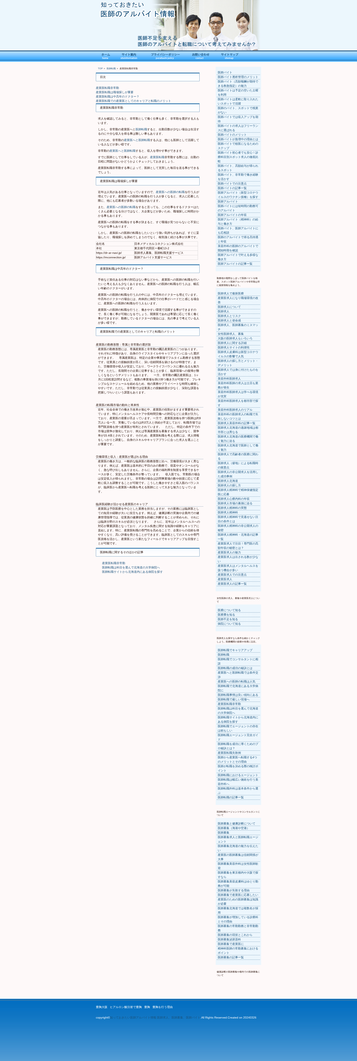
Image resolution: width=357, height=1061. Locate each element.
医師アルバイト (228, 201)
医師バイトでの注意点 (232, 183)
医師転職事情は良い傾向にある (238, 694)
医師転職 (111, 68)
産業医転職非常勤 (107, 87)
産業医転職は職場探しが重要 (114, 92)
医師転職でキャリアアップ (235, 650)
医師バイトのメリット (232, 134)
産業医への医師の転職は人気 (236, 681)
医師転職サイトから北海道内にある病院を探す (132, 571)
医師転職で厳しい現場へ (234, 699)
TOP (100, 68)
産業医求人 (225, 579)
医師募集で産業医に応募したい (238, 894)
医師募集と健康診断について (236, 823)
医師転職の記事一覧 (231, 797)
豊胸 (147, 1007)
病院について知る (229, 623)
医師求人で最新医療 (231, 293)
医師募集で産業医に (231, 944)
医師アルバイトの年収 (232, 214)
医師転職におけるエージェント (238, 775)
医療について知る (229, 610)
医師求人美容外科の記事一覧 (236, 423)
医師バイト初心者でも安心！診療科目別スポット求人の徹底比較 (238, 157)
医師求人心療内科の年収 (234, 498)
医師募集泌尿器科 (229, 939)
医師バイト (225, 72)
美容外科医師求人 (229, 378)
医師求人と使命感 (229, 320)
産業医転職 (157, 157)
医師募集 (223, 832)
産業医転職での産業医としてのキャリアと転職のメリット (133, 100)
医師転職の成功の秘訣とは (235, 668)
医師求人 (223, 311)
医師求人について (229, 306)
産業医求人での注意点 (232, 574)
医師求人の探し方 (229, 485)
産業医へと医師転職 (137, 140)
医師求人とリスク (229, 316)
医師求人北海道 (228, 480)
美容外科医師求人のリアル (235, 409)
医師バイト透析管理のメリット (238, 77)
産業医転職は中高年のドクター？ (117, 96)
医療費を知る (226, 614)
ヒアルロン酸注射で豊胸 (126, 1007)
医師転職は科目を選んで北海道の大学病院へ (131, 567)
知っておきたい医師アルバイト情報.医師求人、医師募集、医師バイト (155, 1017)
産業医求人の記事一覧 (232, 583)
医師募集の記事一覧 (231, 957)
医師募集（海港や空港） (234, 828)
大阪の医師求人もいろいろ (235, 338)
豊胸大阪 (101, 1007)
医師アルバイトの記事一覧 (235, 263)
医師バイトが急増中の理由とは (238, 139)
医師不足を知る (228, 619)
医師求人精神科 (228, 512)
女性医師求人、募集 (231, 333)
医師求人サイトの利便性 (234, 347)
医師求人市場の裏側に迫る (235, 503)
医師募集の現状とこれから (235, 934)
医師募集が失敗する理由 (234, 890)
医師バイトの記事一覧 (232, 188)
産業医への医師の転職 (170, 192)
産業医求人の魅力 (229, 552)
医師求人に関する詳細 (232, 343)
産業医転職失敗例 (229, 752)
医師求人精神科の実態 (232, 507)
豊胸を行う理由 (162, 1007)
